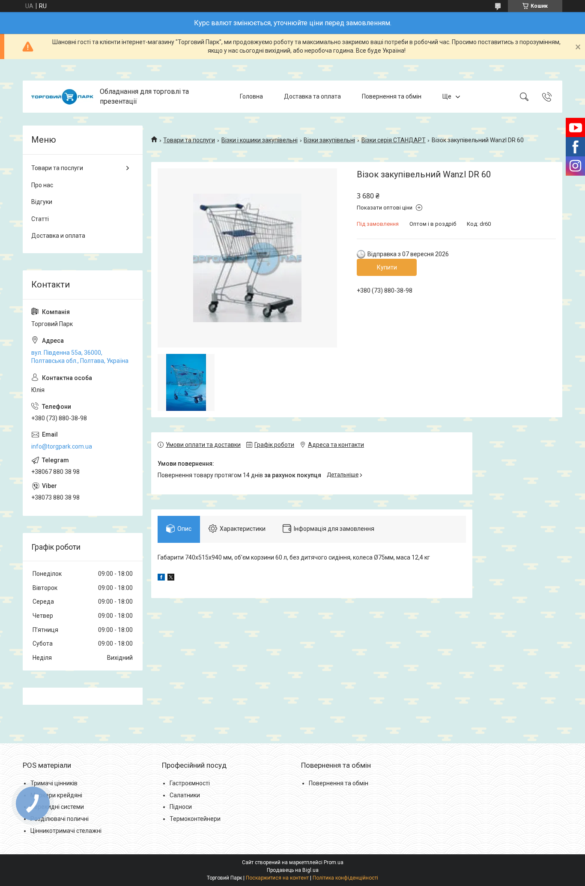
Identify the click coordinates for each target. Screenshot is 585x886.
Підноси (181, 806)
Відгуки (41, 201)
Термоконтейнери (195, 818)
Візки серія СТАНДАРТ (393, 140)
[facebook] (161, 578)
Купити (387, 267)
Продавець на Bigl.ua (293, 870)
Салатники (185, 795)
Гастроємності (190, 783)
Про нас (42, 185)
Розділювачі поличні (59, 818)
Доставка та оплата (312, 96)
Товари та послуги (189, 140)
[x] (170, 578)
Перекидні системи (57, 806)
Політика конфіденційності (345, 878)
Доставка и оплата (58, 235)
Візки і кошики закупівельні (259, 140)
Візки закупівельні (329, 140)
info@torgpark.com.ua (61, 446)
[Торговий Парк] (62, 97)
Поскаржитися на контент (277, 878)
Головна (251, 96)
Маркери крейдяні (56, 795)
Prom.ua (333, 862)
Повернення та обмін (391, 96)
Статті (40, 219)
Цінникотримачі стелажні (65, 830)
